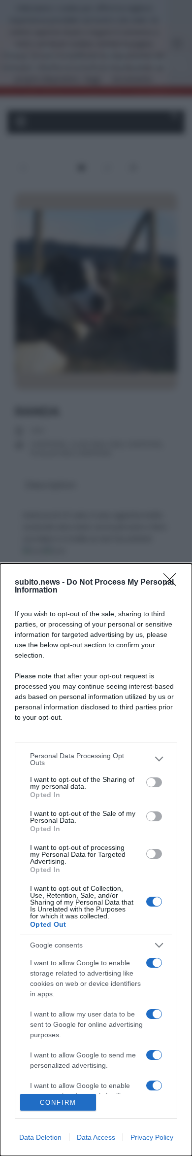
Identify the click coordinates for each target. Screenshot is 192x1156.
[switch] (154, 782)
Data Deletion (40, 1137)
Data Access (96, 1137)
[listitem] (96, 759)
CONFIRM (58, 1102)
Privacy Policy (151, 1137)
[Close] (172, 582)
